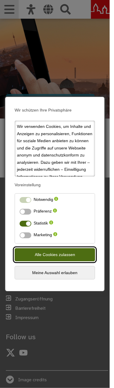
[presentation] (56, 201)
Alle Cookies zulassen (55, 254)
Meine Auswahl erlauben (54, 272)
